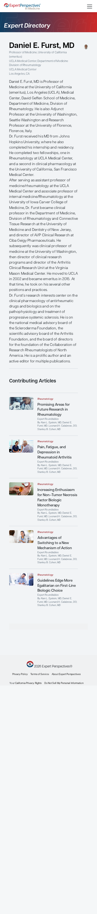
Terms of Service (39, 674)
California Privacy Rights (28, 683)
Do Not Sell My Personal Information (64, 683)
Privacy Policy (20, 674)
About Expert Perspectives (66, 674)
